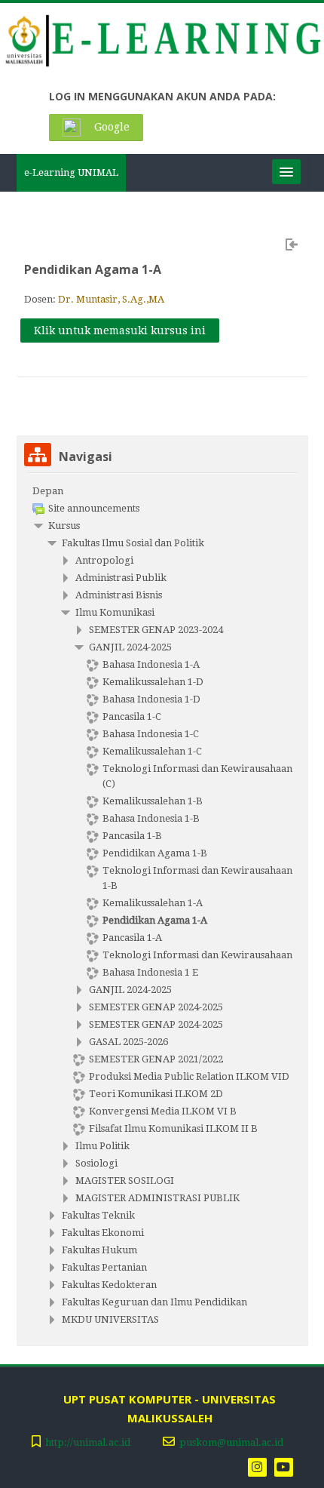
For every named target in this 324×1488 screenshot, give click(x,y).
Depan (47, 491)
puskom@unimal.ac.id (231, 1442)
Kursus (64, 525)
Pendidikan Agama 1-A (92, 269)
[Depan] (161, 43)
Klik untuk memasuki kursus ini (120, 330)
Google (110, 127)
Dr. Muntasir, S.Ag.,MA (111, 299)
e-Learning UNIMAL (71, 172)
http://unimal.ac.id (87, 1442)
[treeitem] (162, 491)
